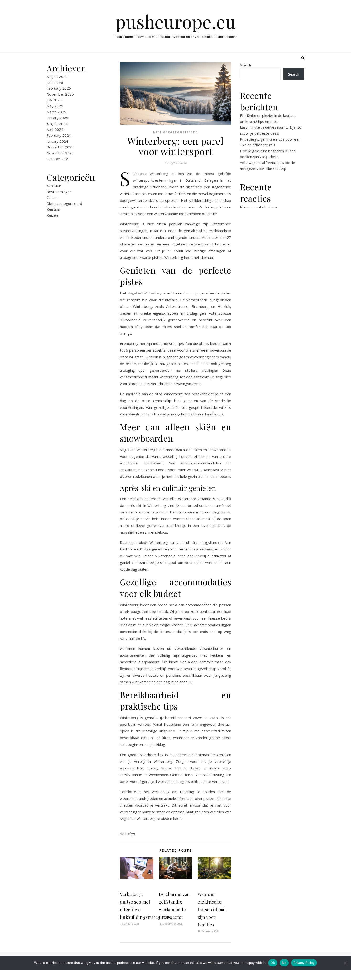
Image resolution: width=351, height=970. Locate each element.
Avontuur (54, 185)
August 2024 (57, 123)
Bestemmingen (59, 191)
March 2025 (56, 111)
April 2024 (55, 129)
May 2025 (55, 106)
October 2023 (58, 158)
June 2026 (55, 82)
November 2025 (60, 94)
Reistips (53, 209)
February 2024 (59, 135)
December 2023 (60, 147)
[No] (345, 962)
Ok (273, 963)
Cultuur (52, 197)
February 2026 (59, 88)
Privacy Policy (303, 963)
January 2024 (57, 141)
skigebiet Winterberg (145, 293)
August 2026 (57, 76)
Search (245, 65)
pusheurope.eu (175, 21)
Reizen (52, 215)
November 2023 (60, 153)
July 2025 (54, 100)
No (284, 963)
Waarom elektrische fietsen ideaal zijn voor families (212, 909)
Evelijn (130, 833)
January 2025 (57, 117)
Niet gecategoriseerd (64, 203)
